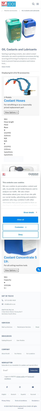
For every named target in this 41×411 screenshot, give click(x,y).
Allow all (20, 220)
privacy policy (21, 376)
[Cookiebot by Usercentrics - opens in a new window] (28, 174)
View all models (13, 159)
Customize (19, 227)
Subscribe (34, 370)
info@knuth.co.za (9, 304)
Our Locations (30, 353)
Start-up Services (7, 327)
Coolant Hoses (14, 100)
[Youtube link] (33, 387)
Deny (20, 235)
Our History (17, 353)
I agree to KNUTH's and (19, 377)
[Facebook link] (7, 387)
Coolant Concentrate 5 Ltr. (20, 259)
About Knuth (6, 353)
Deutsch (13, 394)
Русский (33, 394)
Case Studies (21, 340)
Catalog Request (7, 340)
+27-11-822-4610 (10, 300)
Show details (29, 212)
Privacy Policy (6, 400)
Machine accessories (10, 10)
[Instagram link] (20, 387)
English (4, 394)
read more (6, 67)
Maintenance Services (24, 327)
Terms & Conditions (21, 400)
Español (23, 394)
